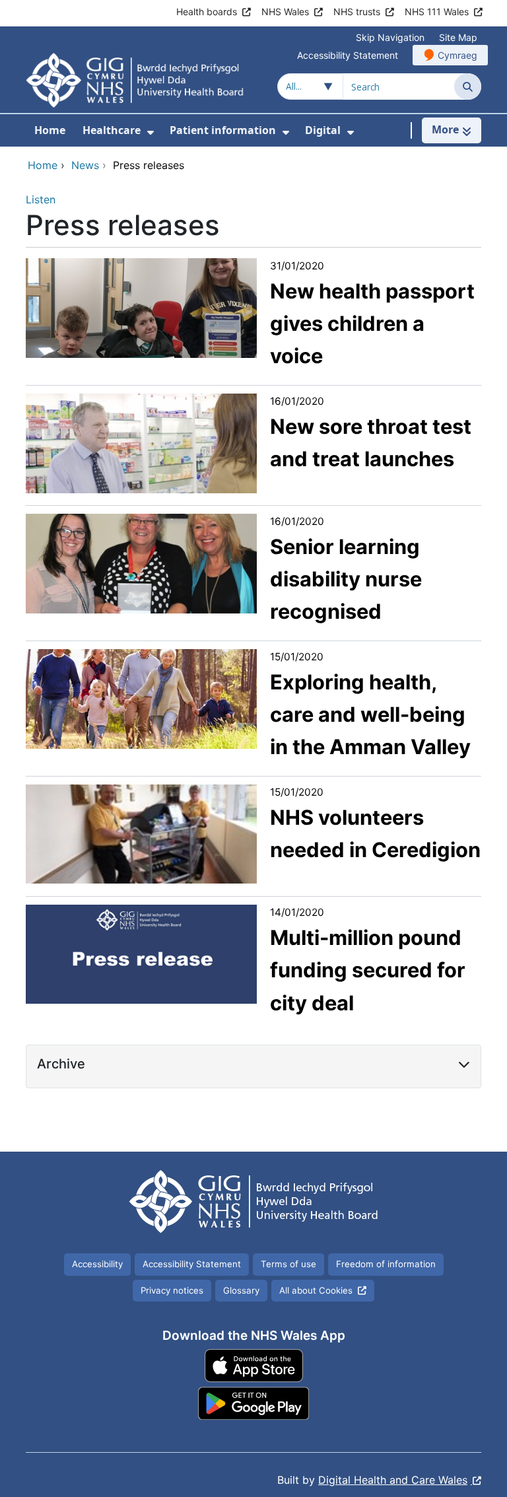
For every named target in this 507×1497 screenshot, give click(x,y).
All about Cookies (316, 1290)
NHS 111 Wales (437, 11)
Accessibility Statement (347, 55)
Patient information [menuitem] (223, 130)
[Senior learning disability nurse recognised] (141, 562)
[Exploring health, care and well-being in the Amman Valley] (141, 698)
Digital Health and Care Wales (392, 1479)
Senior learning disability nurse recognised (346, 579)
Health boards (206, 11)
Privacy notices (172, 1290)
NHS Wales (285, 11)
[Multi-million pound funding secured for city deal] (141, 953)
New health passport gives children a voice (372, 323)
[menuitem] (150, 132)
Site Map (458, 37)
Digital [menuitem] (323, 130)
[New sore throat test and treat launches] (141, 442)
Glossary (241, 1290)
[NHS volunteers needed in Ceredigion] (141, 833)
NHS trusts (356, 11)
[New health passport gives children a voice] (141, 307)
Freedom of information (386, 1264)
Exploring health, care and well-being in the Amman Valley (370, 714)
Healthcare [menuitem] (112, 130)
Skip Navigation (390, 37)
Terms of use (288, 1264)
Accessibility (97, 1264)
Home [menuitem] (49, 130)
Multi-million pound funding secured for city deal (367, 970)
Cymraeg (457, 55)
